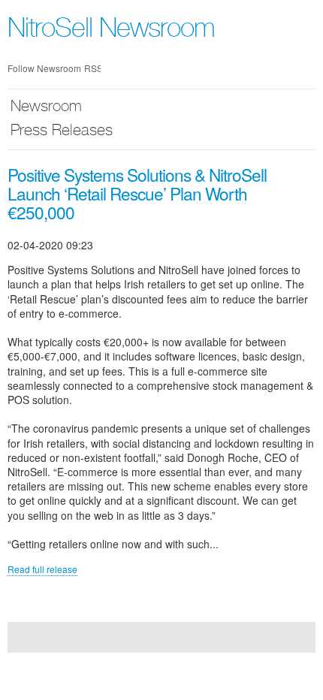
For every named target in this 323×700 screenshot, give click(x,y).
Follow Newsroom (44, 68)
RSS (92, 68)
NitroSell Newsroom (111, 31)
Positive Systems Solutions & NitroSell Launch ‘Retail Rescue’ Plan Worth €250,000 (137, 193)
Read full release (42, 569)
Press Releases (62, 132)
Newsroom (46, 108)
